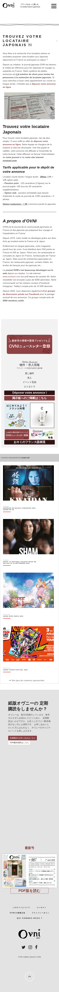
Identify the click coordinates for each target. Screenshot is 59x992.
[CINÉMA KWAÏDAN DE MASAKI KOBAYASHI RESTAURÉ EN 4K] (20, 514)
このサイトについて (21, 907)
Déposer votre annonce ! (29, 392)
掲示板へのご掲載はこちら (29, 398)
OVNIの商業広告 (17, 913)
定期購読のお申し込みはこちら (22, 738)
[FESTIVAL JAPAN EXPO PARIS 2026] (13, 621)
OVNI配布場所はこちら (19, 743)
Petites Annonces (29, 364)
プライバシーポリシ (40, 913)
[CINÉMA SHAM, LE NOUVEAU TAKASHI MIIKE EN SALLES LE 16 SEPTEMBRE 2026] (20, 568)
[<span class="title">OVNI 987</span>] (29, 854)
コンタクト (41, 907)
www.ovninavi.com (11, 276)
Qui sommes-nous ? (29, 918)
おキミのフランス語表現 (29, 442)
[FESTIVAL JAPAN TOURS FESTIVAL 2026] (15, 675)
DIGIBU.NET (25, 458)
